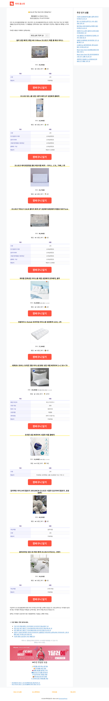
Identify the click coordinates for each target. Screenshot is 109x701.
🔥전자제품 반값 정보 (39, 668)
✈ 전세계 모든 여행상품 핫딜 (39, 678)
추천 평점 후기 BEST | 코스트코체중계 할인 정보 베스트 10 (26, 683)
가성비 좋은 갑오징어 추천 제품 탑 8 (24, 636)
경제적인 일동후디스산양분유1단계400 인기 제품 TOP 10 (87, 60)
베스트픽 (73, 692)
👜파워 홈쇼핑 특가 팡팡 (40, 676)
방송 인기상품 (17, 692)
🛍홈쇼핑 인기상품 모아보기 (40, 672)
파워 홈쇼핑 (20, 3)
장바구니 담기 (40, 87)
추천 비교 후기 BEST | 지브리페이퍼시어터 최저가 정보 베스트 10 (33, 628)
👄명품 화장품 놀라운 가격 (40, 670)
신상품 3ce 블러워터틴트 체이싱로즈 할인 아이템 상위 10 (87, 46)
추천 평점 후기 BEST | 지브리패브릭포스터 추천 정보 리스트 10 (32, 630)
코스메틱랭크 (36, 692)
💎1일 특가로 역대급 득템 (39, 674)
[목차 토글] (46, 35)
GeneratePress (63, 698)
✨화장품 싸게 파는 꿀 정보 (40, 666)
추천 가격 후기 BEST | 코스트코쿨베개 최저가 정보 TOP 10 (26, 684)
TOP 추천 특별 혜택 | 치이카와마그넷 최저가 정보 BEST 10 (31, 626)
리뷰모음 (54, 692)
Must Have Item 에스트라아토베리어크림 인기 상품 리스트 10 (88, 55)
